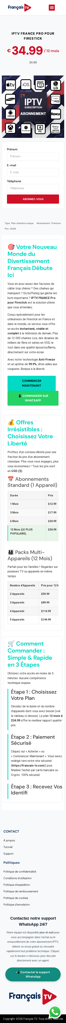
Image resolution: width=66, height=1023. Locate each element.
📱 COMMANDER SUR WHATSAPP (33, 398)
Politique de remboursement (20, 891)
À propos (9, 840)
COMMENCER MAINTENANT (31, 383)
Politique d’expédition (16, 885)
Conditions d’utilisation (17, 878)
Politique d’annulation (16, 904)
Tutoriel (7, 847)
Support (8, 853)
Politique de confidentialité (19, 871)
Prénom (12, 149)
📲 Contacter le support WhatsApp (33, 974)
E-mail (11, 165)
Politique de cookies (15, 898)
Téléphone (14, 181)
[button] (52, 8)
